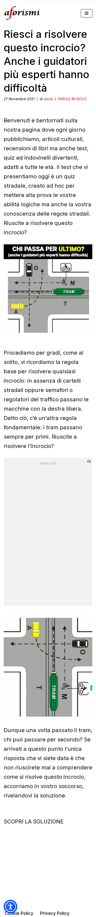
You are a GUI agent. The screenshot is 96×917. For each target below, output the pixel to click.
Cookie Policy (19, 913)
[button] (10, 906)
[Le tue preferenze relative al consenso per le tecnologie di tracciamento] (91, 688)
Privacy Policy (54, 913)
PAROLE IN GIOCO (72, 99)
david (48, 99)
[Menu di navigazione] (86, 13)
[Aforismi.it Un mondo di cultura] (22, 13)
